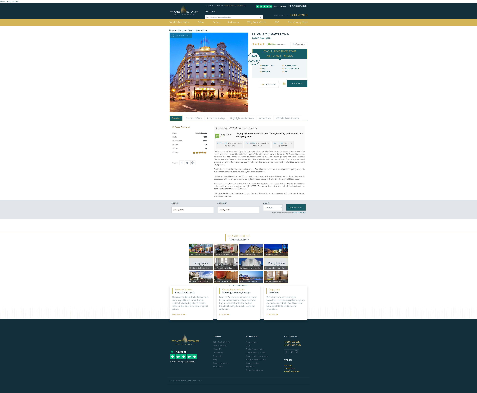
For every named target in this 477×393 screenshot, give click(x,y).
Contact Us (218, 353)
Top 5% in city (257, 144)
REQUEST (223, 315)
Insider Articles (219, 346)
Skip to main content (9, 1)
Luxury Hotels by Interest (257, 356)
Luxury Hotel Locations (256, 353)
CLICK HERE (271, 315)
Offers (201, 22)
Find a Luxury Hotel (297, 22)
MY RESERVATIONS (299, 6)
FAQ (277, 22)
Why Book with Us (256, 22)
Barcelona (201, 30)
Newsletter (218, 356)
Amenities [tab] (265, 118)
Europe (182, 30)
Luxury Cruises (252, 363)
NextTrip (288, 365)
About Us (217, 349)
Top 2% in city (229, 144)
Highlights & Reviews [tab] (242, 118)
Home (172, 30)
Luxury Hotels (252, 342)
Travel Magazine (291, 371)
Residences (233, 22)
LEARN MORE (177, 315)
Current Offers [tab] (194, 118)
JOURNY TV (289, 368)
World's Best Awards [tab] (287, 118)
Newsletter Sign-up (254, 370)
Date (174, 203)
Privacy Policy (197, 380)
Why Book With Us (221, 342)
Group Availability (299, 212)
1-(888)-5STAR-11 (298, 15)
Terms (189, 380)
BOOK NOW (297, 83)
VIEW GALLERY (182, 35)
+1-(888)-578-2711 (292, 342)
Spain (191, 30)
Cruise (216, 22)
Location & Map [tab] (216, 118)
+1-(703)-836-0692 (292, 345)
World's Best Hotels (179, 22)
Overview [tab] (176, 118)
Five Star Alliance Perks (256, 359)
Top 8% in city (282, 144)
